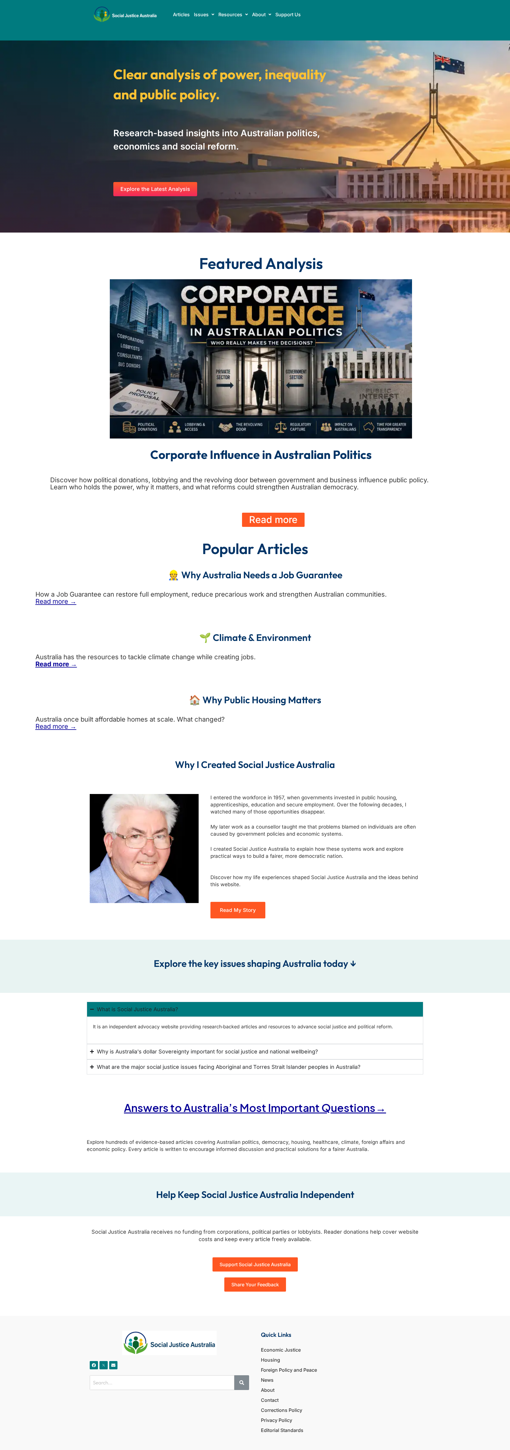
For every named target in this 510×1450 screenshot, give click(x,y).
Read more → (55, 601)
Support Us (288, 14)
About (259, 14)
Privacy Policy (276, 1420)
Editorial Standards (282, 1430)
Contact (270, 1400)
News (267, 1380)
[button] (204, 14)
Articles (181, 14)
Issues (201, 14)
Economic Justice (281, 1350)
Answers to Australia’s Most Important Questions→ (255, 1107)
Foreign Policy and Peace (289, 1370)
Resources (230, 14)
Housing (270, 1360)
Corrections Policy (281, 1410)
